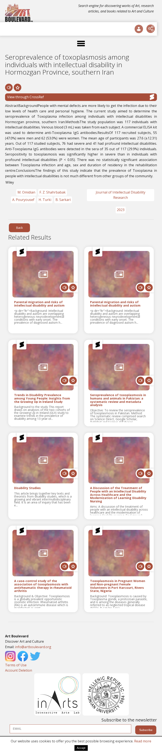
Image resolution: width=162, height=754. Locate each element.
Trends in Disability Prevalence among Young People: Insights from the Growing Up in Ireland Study (42, 398)
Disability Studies (27, 488)
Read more (142, 741)
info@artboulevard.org (33, 647)
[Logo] (19, 12)
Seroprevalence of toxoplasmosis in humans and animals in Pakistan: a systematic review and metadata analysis (118, 400)
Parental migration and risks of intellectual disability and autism (39, 303)
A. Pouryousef (23, 199)
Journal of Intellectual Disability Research (120, 195)
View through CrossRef (25, 97)
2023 (120, 209)
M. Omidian (26, 192)
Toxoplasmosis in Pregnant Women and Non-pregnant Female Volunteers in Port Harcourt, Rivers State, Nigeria (117, 586)
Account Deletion (18, 670)
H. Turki (45, 199)
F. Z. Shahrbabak (52, 192)
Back (19, 228)
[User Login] (139, 29)
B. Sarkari (63, 199)
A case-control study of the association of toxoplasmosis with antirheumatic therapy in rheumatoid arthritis (43, 586)
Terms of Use (16, 665)
